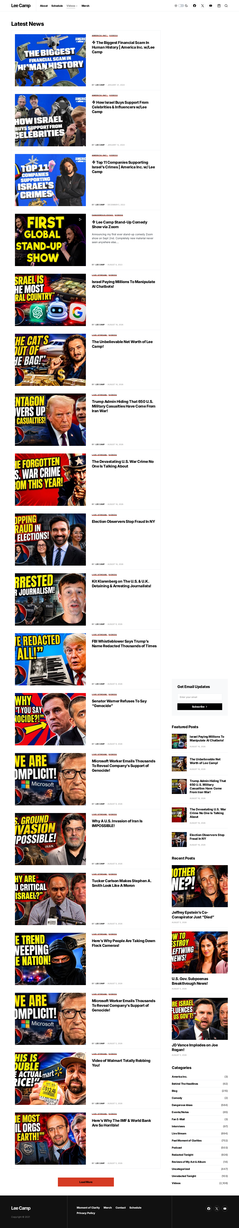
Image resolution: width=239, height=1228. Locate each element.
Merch (108, 1207)
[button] (181, 6)
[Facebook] (195, 5)
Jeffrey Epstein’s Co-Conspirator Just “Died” (193, 914)
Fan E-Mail (178, 1119)
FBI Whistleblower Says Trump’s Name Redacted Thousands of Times (124, 643)
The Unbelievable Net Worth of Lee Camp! (205, 761)
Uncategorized (181, 1168)
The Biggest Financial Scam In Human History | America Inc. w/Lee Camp (123, 47)
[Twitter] (203, 5)
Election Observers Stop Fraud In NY (123, 521)
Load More (85, 1182)
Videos (113, 35)
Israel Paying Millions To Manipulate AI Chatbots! (207, 738)
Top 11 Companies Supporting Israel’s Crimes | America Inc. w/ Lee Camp (123, 167)
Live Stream (99, 275)
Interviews (178, 1126)
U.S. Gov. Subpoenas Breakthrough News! (190, 981)
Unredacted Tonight (184, 1176)
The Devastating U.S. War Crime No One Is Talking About (123, 463)
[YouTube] (211, 5)
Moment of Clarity (88, 1207)
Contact (121, 1207)
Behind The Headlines (185, 1083)
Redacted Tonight (182, 1154)
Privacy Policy (86, 1213)
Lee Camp (20, 5)
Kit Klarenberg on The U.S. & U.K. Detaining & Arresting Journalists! (121, 583)
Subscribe (198, 706)
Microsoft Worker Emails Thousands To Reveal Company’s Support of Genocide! (123, 766)
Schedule (135, 1207)
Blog (174, 1090)
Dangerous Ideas (102, 215)
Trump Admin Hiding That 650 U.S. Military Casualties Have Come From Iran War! (124, 406)
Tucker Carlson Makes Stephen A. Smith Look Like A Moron (121, 883)
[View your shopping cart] (219, 5)
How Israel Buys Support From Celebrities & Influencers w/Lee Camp (120, 107)
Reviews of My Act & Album (189, 1161)
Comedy (177, 1097)
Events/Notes (180, 1112)
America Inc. (100, 35)
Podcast (177, 1147)
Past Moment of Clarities (187, 1140)
